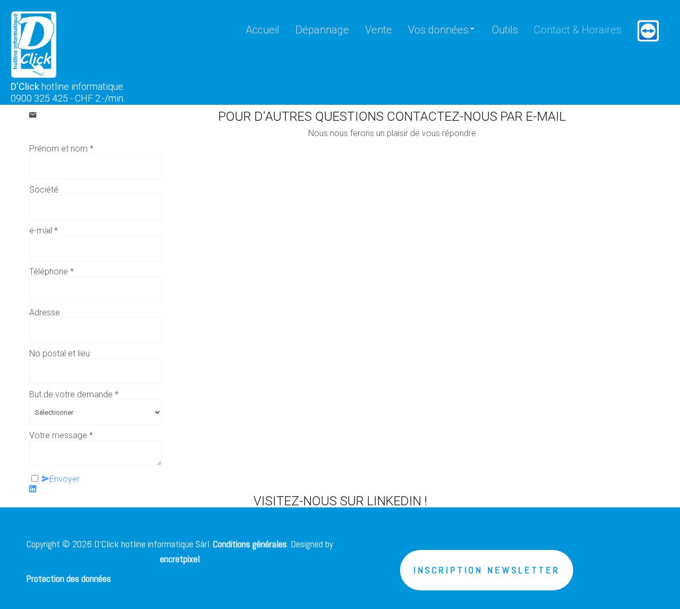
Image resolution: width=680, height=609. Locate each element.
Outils (505, 29)
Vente (378, 29)
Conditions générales (250, 544)
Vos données (438, 29)
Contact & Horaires (578, 29)
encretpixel (180, 559)
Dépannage (322, 29)
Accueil (262, 29)
